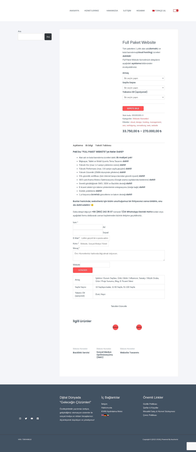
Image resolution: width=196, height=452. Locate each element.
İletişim (127, 11)
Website (76, 265)
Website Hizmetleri (141, 119)
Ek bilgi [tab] (89, 145)
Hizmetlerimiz (91, 11)
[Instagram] (20, 418)
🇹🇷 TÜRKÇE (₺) (159, 11)
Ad (104, 227)
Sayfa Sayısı (129, 82)
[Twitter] (26, 418)
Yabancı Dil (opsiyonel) (135, 92)
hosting (146, 122)
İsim (75, 222)
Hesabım (140, 11)
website (154, 125)
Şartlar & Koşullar (150, 408)
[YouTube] (32, 418)
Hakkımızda (112, 11)
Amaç (126, 73)
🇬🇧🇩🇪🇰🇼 (105, 415)
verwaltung (141, 125)
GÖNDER (82, 270)
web (148, 125)
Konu (76, 244)
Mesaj (76, 248)
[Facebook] (38, 418)
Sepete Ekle (133, 108)
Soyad (105, 233)
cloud (132, 122)
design (139, 122)
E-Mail (76, 238)
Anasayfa (74, 11)
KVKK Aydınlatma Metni (111, 411)
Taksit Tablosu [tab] (103, 145)
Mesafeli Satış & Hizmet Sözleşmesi (159, 411)
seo (124, 125)
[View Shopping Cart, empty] (175, 10)
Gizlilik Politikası (150, 404)
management (155, 122)
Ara (19, 31)
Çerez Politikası (150, 415)
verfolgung (131, 125)
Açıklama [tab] (78, 145)
